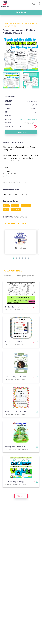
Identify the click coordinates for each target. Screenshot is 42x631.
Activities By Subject (25, 24)
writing (6, 206)
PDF (35, 112)
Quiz (7, 176)
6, (35, 105)
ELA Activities (9, 26)
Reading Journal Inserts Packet (19, 412)
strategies (15, 206)
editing (6, 209)
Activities (7, 24)
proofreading (26, 206)
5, (33, 105)
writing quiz (16, 209)
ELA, (29, 101)
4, (32, 105)
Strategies (34, 101)
